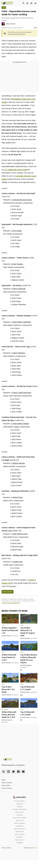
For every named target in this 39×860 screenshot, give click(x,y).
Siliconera (19, 815)
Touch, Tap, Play (19, 834)
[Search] (23, 3)
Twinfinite (19, 804)
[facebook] (18, 772)
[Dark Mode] (27, 3)
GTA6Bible (19, 843)
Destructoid (19, 820)
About (3, 780)
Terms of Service (7, 783)
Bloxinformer (19, 840)
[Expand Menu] (31, 3)
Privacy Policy (6, 785)
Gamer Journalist (19, 823)
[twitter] (13, 772)
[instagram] (8, 772)
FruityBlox (19, 837)
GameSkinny (19, 826)
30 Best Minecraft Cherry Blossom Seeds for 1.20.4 (9, 714)
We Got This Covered (19, 818)
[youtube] (23, 772)
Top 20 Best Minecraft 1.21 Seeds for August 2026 (27, 631)
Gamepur (19, 806)
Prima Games (19, 812)
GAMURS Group (33, 847)
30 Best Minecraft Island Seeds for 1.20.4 (9, 657)
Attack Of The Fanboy (19, 809)
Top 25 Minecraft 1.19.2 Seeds (27, 713)
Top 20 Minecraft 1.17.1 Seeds (27, 688)
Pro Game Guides (19, 801)
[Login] (35, 3)
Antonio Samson (7, 720)
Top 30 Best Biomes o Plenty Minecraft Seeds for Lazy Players (28, 658)
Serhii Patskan (6, 636)
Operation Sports (19, 829)
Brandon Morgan (25, 665)
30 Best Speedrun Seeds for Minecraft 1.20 (10, 630)
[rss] (4, 772)
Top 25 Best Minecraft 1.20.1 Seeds (8, 689)
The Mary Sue (19, 831)
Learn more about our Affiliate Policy (11, 602)
